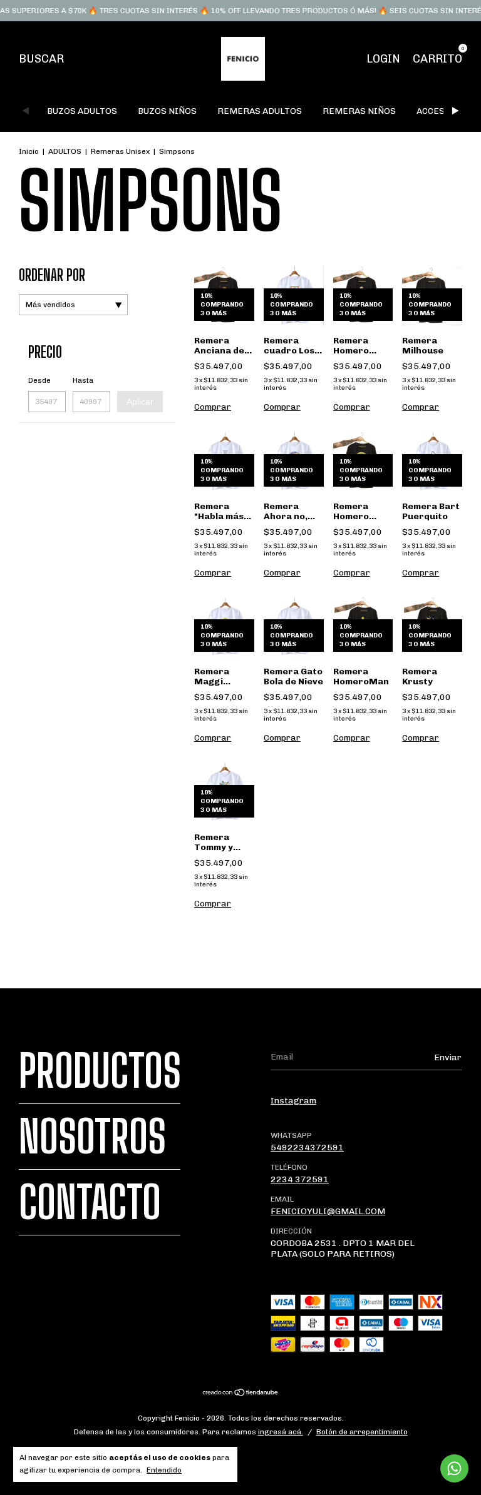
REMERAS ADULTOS (259, 111)
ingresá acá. (280, 1431)
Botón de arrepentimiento (362, 1431)
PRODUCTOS (100, 1071)
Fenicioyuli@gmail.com (328, 1211)
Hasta (83, 380)
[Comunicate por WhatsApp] (454, 1468)
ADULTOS (64, 151)
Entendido (164, 1470)
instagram (293, 1100)
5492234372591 (307, 1147)
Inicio (29, 151)
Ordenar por (52, 275)
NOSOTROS (92, 1136)
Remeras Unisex (120, 151)
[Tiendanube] (241, 1394)
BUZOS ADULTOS (82, 111)
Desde (39, 380)
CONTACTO (90, 1202)
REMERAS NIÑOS (359, 111)
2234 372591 (300, 1179)
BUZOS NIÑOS (167, 111)
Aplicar (140, 402)
